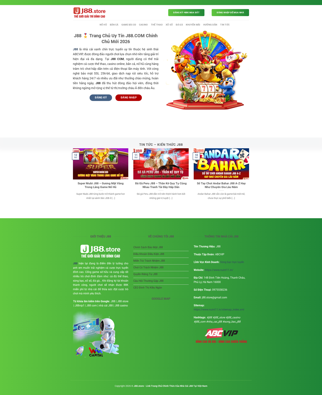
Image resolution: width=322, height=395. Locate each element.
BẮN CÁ (114, 24)
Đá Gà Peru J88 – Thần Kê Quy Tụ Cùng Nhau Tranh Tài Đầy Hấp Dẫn (161, 185)
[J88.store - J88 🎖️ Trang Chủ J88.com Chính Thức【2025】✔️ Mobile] (89, 12)
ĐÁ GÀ (179, 24)
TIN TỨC (225, 24)
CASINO (143, 24)
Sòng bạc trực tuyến (232, 262)
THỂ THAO (157, 24)
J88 (94, 24)
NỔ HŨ (103, 24)
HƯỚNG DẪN (210, 24)
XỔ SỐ (169, 24)
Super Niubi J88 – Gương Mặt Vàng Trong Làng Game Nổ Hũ (101, 185)
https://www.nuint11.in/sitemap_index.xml (219, 309)
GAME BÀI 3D (128, 24)
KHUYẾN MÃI (193, 24)
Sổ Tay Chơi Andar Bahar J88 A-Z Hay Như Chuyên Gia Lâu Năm (221, 185)
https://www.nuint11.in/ (219, 270)
